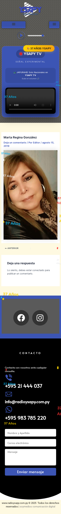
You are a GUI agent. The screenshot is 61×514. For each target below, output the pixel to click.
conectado (38, 270)
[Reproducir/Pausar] (21, 35)
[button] (14, 24)
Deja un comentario (15, 142)
